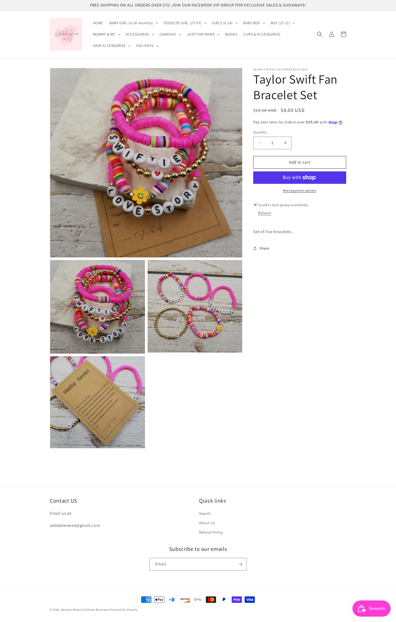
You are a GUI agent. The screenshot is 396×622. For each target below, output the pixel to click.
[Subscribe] (240, 564)
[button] (133, 23)
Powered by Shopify (123, 609)
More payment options (299, 190)
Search (205, 513)
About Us (207, 522)
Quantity (260, 132)
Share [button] (264, 248)
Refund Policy (211, 532)
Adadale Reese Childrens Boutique (85, 609)
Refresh (264, 212)
